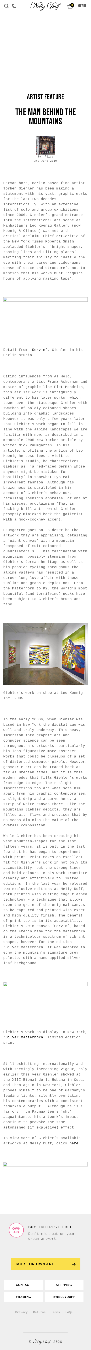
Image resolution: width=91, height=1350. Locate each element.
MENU (82, 6)
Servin (38, 350)
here (74, 1144)
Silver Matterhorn (24, 1037)
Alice (49, 156)
